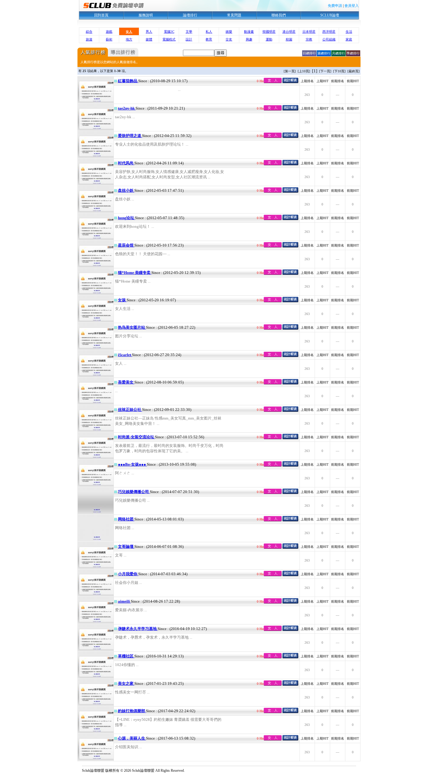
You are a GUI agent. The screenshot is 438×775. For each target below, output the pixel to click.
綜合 (89, 31)
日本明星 (309, 31)
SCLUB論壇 (329, 15)
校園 (289, 39)
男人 (149, 31)
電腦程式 (168, 39)
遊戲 (109, 31)
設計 (189, 39)
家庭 (349, 39)
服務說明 (146, 15)
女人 (129, 31)
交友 (229, 39)
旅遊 (89, 39)
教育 (209, 39)
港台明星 (289, 31)
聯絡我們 (278, 15)
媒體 (149, 39)
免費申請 (335, 6)
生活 (349, 31)
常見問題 (234, 15)
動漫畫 (249, 31)
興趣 (249, 39)
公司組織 (329, 39)
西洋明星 (329, 31)
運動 (269, 39)
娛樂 (229, 31)
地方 (129, 39)
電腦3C (169, 31)
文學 (189, 31)
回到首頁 (101, 15)
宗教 (309, 39)
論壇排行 (190, 15)
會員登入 (351, 6)
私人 (209, 31)
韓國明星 (269, 31)
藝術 (109, 39)
